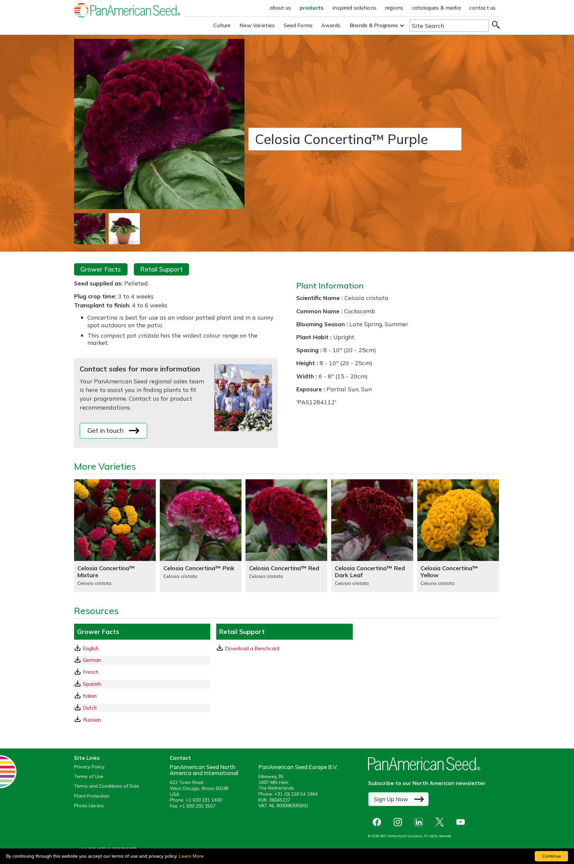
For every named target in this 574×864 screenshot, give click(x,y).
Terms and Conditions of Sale (106, 786)
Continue (551, 856)
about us (280, 7)
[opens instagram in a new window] (399, 822)
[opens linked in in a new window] (420, 822)
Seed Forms (298, 25)
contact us (482, 7)
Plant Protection (91, 796)
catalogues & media (436, 7)
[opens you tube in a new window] (462, 822)
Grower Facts (100, 269)
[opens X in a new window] (441, 822)
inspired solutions (354, 7)
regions (394, 7)
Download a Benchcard (252, 648)
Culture (222, 25)
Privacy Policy (89, 767)
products (312, 7)
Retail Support (161, 269)
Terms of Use (88, 776)
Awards (330, 25)
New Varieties (257, 25)
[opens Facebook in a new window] (378, 822)
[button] (377, 25)
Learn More (191, 856)
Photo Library (89, 806)
